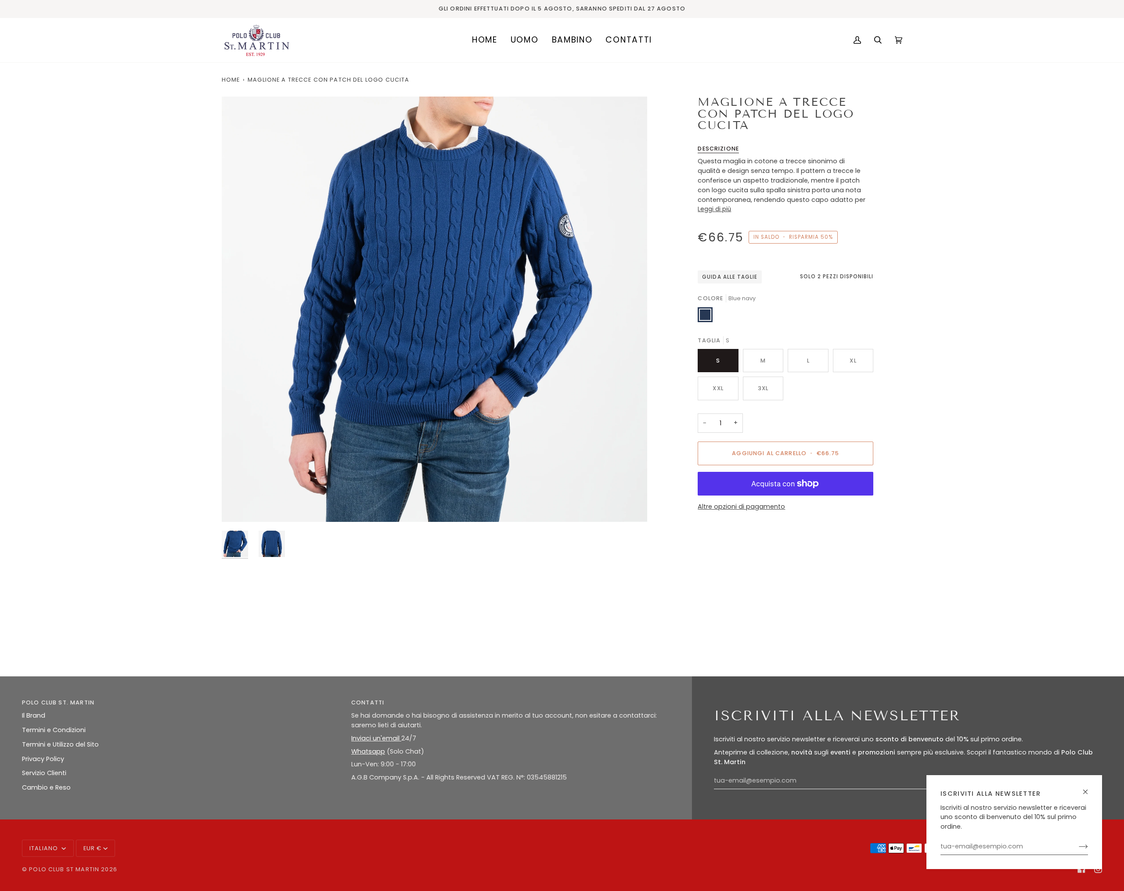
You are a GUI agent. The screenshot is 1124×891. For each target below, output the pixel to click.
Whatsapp (368, 751)
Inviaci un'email (376, 738)
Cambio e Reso (46, 787)
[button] (524, 40)
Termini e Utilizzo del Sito (60, 744)
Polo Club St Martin (64, 869)
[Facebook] (1081, 869)
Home (231, 79)
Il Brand (33, 715)
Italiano (44, 848)
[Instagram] (1098, 869)
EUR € (92, 848)
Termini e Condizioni (54, 730)
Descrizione (718, 148)
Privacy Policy (43, 758)
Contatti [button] (367, 702)
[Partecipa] (1076, 847)
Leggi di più (714, 209)
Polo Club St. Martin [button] (58, 702)
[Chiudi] (1089, 788)
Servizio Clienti (44, 773)
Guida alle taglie (729, 276)
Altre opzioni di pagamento (741, 506)
